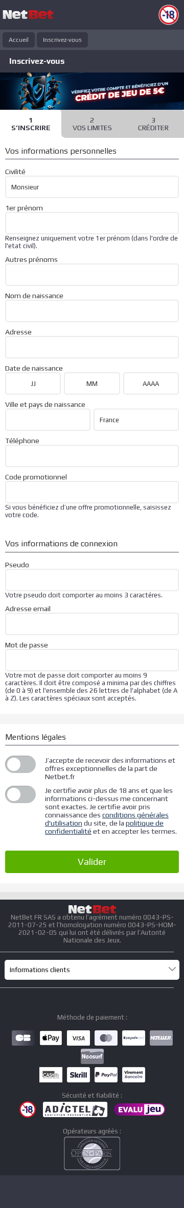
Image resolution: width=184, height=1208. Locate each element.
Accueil (19, 39)
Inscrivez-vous (62, 39)
